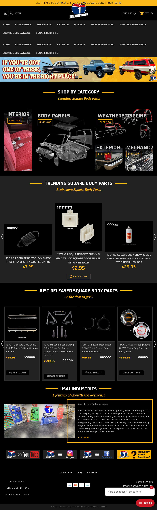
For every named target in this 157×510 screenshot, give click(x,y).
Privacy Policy (17, 481)
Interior (79, 24)
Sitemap (102, 507)
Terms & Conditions (17, 488)
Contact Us (66, 472)
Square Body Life (47, 33)
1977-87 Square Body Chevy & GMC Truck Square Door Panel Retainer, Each (78, 258)
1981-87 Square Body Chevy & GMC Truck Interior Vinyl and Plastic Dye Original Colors (129, 258)
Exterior (63, 24)
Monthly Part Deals (133, 24)
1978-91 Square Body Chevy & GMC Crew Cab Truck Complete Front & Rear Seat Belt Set (59, 350)
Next (153, 69)
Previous (3, 69)
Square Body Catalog (17, 33)
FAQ (80, 472)
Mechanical (44, 24)
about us (92, 472)
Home (6, 24)
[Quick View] (46, 235)
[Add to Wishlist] (46, 242)
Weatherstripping (102, 24)
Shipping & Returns (17, 494)
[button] (23, 454)
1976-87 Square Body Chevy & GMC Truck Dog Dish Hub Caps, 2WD (134, 348)
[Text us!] (145, 503)
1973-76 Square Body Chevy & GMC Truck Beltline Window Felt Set (22, 348)
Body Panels (23, 24)
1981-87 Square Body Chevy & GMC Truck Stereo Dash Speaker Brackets (96, 348)
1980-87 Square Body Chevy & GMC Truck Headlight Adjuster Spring (28, 260)
